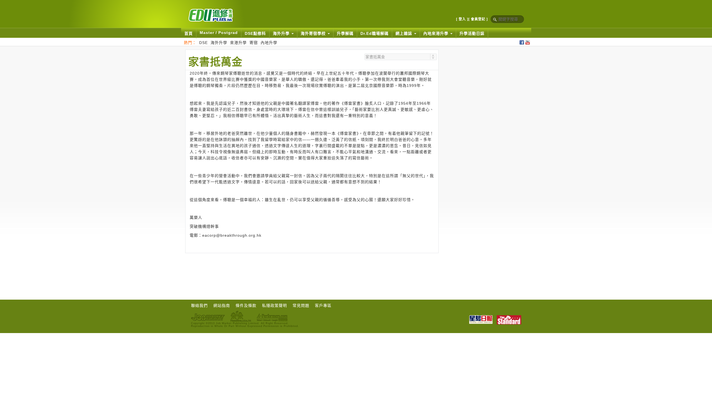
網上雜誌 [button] (404, 33)
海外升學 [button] (282, 33)
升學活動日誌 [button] (471, 33)
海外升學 (219, 42)
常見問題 (301, 305)
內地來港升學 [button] (436, 33)
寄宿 (253, 42)
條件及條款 (246, 305)
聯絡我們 (199, 305)
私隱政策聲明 (274, 305)
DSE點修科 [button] (255, 33)
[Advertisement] (312, 268)
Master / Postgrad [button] (219, 32)
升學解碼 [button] (345, 33)
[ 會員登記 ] (478, 19)
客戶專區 (323, 305)
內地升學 (269, 42)
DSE (203, 42)
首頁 (188, 33)
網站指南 (221, 305)
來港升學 (238, 42)
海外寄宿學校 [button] (314, 33)
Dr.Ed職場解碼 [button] (374, 33)
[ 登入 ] (462, 19)
